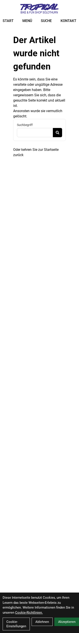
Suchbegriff (25, 125)
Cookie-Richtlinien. (29, 613)
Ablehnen (42, 622)
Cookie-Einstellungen (16, 624)
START (8, 21)
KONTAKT (68, 21)
